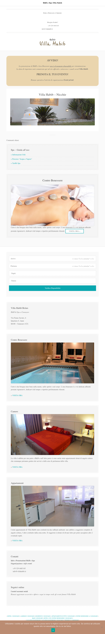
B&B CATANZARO (37, 618)
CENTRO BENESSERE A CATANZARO (87, 616)
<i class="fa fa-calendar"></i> (83, 258)
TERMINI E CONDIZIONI (71, 620)
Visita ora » (74, 231)
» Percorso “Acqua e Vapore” (21, 159)
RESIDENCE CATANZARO (42, 616)
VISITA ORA (17, 395)
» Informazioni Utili (18, 154)
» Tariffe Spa (15, 163)
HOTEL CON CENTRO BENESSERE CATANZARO (58, 618)
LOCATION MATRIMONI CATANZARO (52, 620)
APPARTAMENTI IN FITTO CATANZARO (63, 616)
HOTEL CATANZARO (13, 616)
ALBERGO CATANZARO (27, 616)
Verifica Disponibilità (52, 288)
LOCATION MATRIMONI (33, 620)
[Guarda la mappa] (52, 17)
